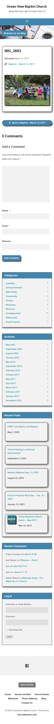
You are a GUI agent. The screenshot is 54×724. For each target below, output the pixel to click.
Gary (8, 572)
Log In (9, 637)
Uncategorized (13, 313)
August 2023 (12, 353)
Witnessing (11, 317)
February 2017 (13, 392)
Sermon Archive (23, 694)
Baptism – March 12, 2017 (21, 64)
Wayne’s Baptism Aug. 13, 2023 (22, 472)
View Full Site (27, 685)
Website (6, 241)
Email (6, 226)
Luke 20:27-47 (20, 566)
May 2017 (10, 379)
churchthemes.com (27, 714)
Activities (10, 283)
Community (11, 296)
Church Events (42, 694)
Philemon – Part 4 (29, 560)
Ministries (11, 305)
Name (6, 210)
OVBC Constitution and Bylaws (22, 426)
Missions (10, 309)
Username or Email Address (18, 604)
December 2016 (13, 400)
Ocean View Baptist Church (27, 6)
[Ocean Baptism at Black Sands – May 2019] (11, 522)
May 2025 (10, 345)
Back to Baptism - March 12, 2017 (28, 123)
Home (8, 694)
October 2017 (12, 375)
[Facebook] (27, 665)
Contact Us (27, 703)
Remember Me (15, 630)
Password (10, 616)
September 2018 (14, 366)
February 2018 (13, 370)
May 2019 (10, 362)
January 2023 (12, 357)
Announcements (14, 287)
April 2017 (11, 383)
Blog (43, 698)
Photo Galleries (30, 698)
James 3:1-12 (20, 572)
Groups (9, 300)
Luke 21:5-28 (29, 554)
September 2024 (14, 349)
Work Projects (13, 322)
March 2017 (11, 387)
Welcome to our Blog (15, 33)
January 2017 (12, 396)
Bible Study (11, 292)
